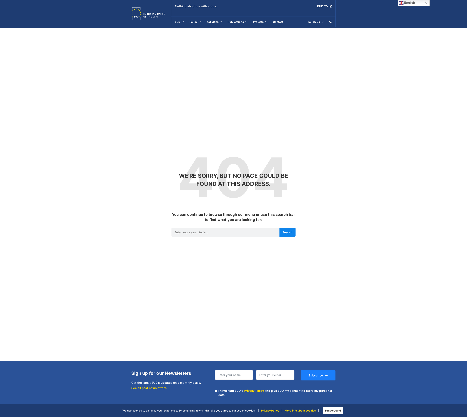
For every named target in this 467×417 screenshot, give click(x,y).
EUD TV (322, 6)
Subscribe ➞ (318, 375)
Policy (193, 21)
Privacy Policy (254, 391)
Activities (213, 21)
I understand (333, 410)
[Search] (330, 22)
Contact (278, 21)
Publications (236, 21)
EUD (177, 21)
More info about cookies (300, 410)
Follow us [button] (314, 21)
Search (287, 232)
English (409, 2)
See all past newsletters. (149, 388)
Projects (258, 21)
